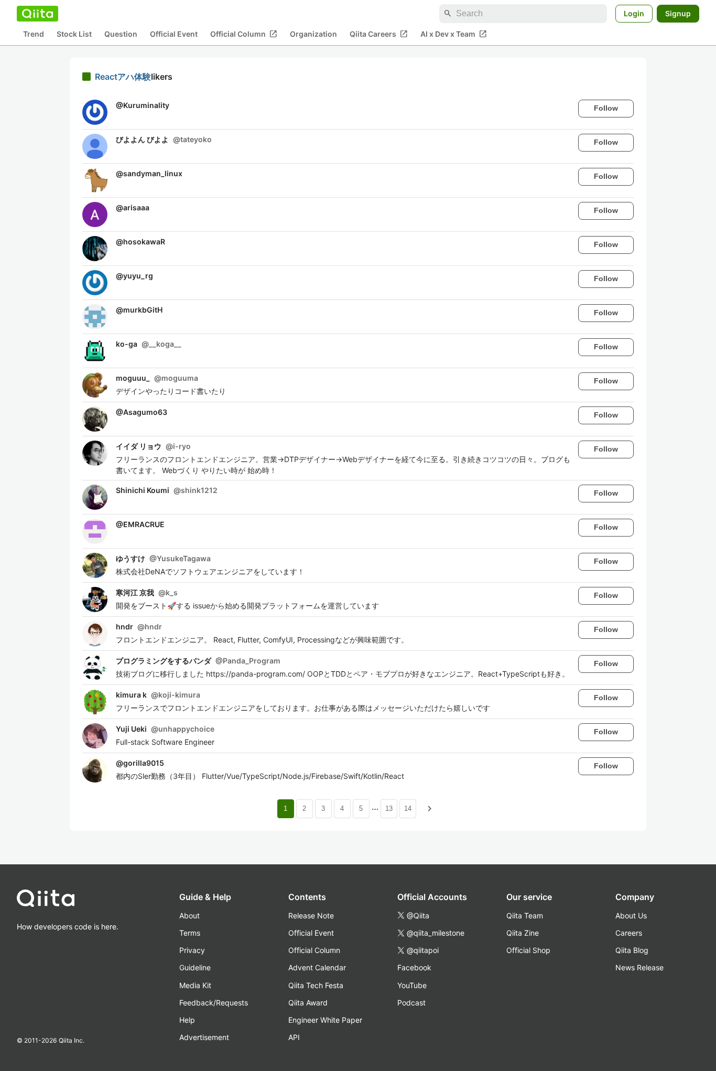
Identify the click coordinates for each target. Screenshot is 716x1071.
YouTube (412, 985)
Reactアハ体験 (123, 76)
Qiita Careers (379, 34)
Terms (189, 932)
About (189, 915)
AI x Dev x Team (453, 34)
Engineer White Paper (325, 1019)
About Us (631, 915)
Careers (628, 932)
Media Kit (195, 985)
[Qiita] (37, 14)
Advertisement (204, 1037)
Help (187, 1019)
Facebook (414, 967)
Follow (606, 108)
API (294, 1037)
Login (634, 13)
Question (120, 34)
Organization (313, 34)
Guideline (195, 967)
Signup (678, 13)
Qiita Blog (631, 950)
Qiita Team (524, 915)
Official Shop (528, 950)
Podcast (411, 1002)
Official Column (243, 34)
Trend (33, 34)
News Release (639, 967)
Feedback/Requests (213, 1002)
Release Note (311, 915)
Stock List (74, 34)
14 (407, 808)
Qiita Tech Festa (315, 985)
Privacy (192, 950)
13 (389, 808)
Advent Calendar (317, 967)
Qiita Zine (522, 932)
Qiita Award (308, 1002)
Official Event (174, 34)
